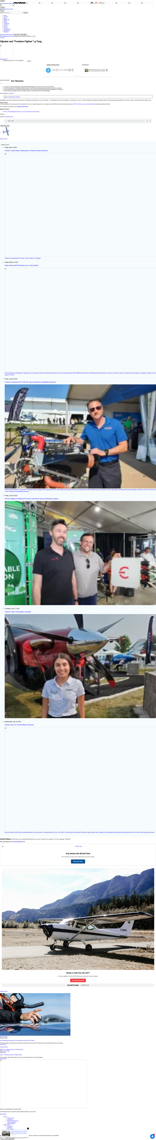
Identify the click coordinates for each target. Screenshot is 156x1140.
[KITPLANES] (70, 3)
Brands (2, 1)
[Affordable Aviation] (96, 3)
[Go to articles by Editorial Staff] (78, 52)
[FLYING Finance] (147, 3)
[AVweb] (6, 3)
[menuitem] (80, 15)
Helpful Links (7, 1125)
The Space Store (11, 1122)
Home (1, 36)
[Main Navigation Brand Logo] (6, 9)
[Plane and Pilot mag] (83, 3)
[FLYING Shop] (19, 6)
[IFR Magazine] (122, 3)
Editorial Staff (3, 59)
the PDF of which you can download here (83, 104)
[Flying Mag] (19, 3)
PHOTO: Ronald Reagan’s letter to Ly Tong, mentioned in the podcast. (22, 111)
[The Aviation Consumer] (109, 3)
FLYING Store (10, 1118)
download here (9, 116)
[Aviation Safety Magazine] (134, 3)
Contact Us (10, 1126)
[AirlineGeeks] (32, 3)
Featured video (4, 1047)
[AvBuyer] (58, 3)
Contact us (11, 93)
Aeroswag (10, 1119)
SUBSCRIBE (3, 1114)
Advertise (9, 1127)
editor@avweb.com (19, 841)
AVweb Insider (3, 991)
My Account (10, 1129)
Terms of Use (10, 1130)
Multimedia (6, 36)
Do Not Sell (10, 1133)
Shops (5, 1116)
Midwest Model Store (13, 1120)
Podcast (12, 36)
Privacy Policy (10, 1131)
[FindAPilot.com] (6, 6)
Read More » (3, 1044)
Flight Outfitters (11, 1123)
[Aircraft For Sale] (45, 3)
